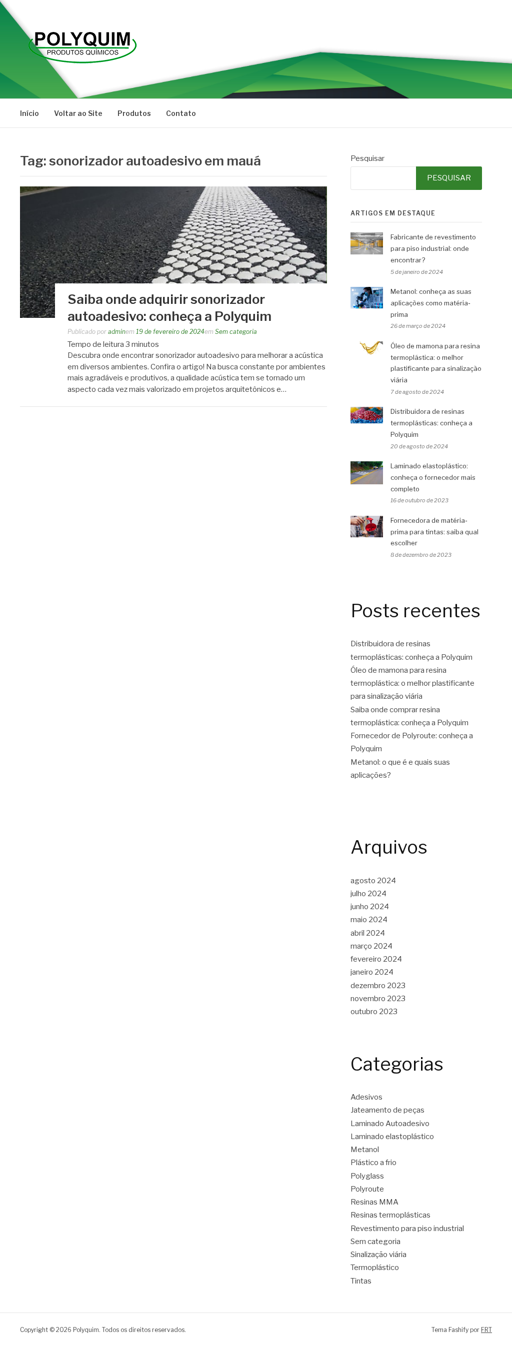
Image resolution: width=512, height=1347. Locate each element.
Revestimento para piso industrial (407, 1228)
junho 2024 (369, 906)
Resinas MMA (374, 1202)
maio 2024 (369, 919)
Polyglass (367, 1176)
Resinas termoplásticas (390, 1215)
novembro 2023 (378, 998)
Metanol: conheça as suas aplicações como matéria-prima (431, 302)
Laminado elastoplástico (392, 1136)
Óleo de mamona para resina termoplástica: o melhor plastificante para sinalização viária (412, 683)
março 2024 (371, 946)
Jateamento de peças (387, 1110)
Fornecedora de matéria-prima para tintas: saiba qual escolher (434, 531)
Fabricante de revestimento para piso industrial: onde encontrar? (433, 248)
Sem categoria (236, 331)
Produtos (134, 113)
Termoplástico (374, 1267)
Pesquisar (367, 158)
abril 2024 (367, 933)
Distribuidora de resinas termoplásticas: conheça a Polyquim (431, 422)
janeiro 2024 (372, 972)
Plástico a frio (373, 1162)
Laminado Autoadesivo (390, 1123)
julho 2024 (368, 893)
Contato (181, 113)
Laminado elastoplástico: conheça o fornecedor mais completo (433, 477)
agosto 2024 (373, 880)
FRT (486, 1330)
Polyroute (367, 1189)
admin (117, 331)
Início (29, 113)
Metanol (364, 1149)
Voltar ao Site (78, 113)
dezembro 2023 (378, 985)
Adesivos (366, 1097)
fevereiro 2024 (376, 959)
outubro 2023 (374, 1011)
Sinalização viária (378, 1254)
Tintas (361, 1281)
